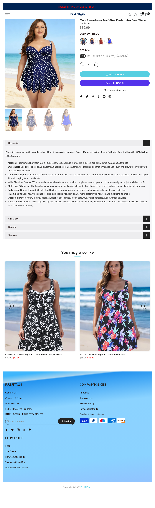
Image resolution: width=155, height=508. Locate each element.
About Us (84, 392)
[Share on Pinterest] (92, 96)
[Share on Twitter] (87, 96)
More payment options (114, 90)
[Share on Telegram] (104, 96)
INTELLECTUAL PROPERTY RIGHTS (24, 414)
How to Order (12, 403)
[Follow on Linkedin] (24, 430)
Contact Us (10, 392)
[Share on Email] (110, 96)
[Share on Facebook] (81, 96)
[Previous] (11, 306)
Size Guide (10, 451)
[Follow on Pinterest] (29, 430)
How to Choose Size (15, 456)
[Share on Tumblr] (98, 96)
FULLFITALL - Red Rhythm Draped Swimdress (102, 354)
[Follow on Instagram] (18, 430)
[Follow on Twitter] (12, 430)
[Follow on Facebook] (6, 430)
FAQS (8, 446)
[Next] (144, 306)
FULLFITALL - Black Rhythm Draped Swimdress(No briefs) (34, 354)
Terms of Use (86, 398)
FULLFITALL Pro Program (18, 408)
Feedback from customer (92, 414)
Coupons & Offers (14, 398)
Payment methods (89, 408)
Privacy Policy (87, 403)
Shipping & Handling (15, 462)
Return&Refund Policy (16, 467)
